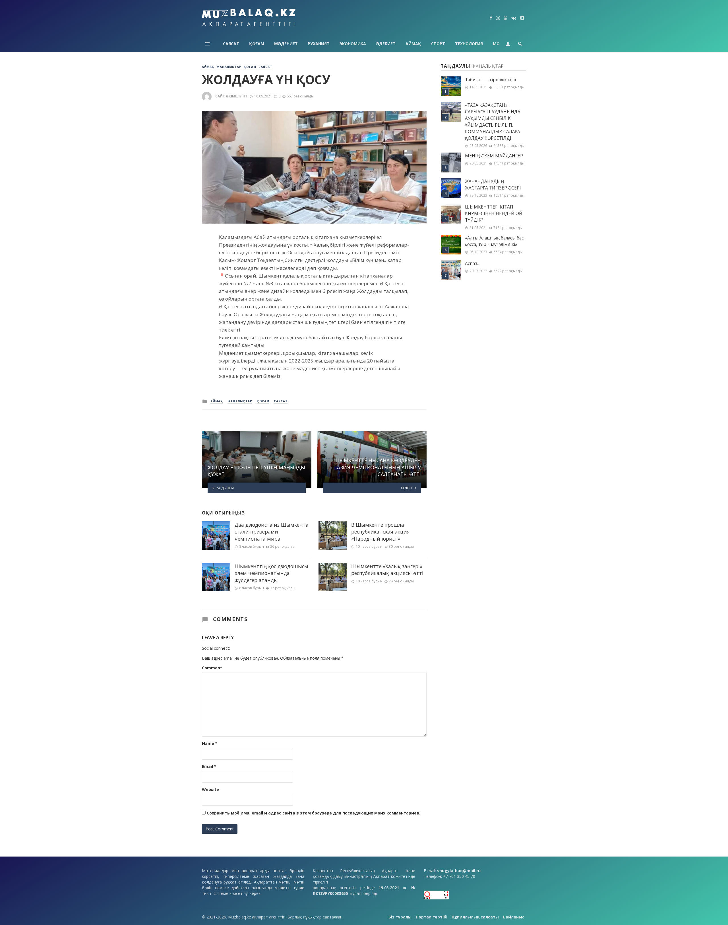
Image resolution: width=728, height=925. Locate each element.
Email (209, 766)
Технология (469, 43)
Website (210, 789)
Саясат (231, 43)
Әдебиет (386, 43)
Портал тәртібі (431, 917)
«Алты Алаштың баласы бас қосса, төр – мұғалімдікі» (494, 241)
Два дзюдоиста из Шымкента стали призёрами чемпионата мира (272, 531)
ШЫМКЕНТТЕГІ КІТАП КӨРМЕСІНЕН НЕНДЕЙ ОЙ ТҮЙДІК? (493, 213)
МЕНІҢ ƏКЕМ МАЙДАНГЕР (494, 156)
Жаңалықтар (229, 67)
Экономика (353, 43)
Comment (212, 667)
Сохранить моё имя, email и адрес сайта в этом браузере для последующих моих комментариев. (313, 813)
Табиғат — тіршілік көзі (490, 80)
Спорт (438, 43)
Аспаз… (472, 263)
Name (210, 743)
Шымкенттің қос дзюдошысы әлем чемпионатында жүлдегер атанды (271, 573)
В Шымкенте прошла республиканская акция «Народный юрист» (380, 531)
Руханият (319, 43)
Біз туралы (399, 917)
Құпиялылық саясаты (475, 917)
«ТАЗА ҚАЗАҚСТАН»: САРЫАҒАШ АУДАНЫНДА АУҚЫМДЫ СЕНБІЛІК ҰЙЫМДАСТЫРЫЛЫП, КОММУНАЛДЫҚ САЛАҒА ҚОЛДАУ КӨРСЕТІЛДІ (492, 121)
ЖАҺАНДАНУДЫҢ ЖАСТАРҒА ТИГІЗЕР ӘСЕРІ (493, 184)
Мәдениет (286, 43)
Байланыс (513, 917)
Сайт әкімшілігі (231, 96)
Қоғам (256, 43)
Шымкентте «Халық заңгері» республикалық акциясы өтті (387, 570)
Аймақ (413, 43)
